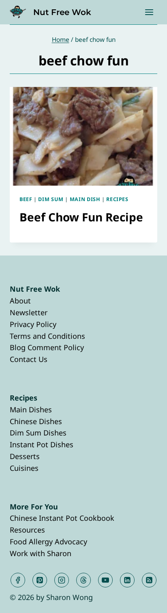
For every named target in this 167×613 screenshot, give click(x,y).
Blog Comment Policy (47, 347)
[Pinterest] (39, 580)
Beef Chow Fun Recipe (81, 217)
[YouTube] (105, 580)
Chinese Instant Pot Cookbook (62, 518)
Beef (25, 199)
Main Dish (85, 199)
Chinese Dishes (36, 421)
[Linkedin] (127, 580)
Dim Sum (50, 199)
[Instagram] (61, 580)
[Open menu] (149, 12)
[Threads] (83, 580)
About (20, 300)
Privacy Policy (33, 324)
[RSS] (149, 580)
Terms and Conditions (47, 336)
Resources (27, 530)
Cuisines (24, 468)
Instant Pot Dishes (41, 444)
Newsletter (28, 312)
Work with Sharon (40, 553)
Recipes (117, 199)
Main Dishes (31, 409)
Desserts (25, 456)
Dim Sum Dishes (38, 433)
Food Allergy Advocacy (48, 541)
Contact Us (28, 359)
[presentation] (83, 136)
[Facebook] (18, 580)
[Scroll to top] (146, 600)
